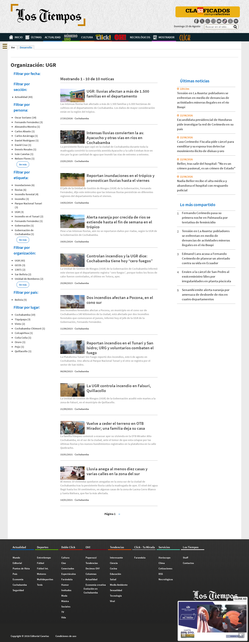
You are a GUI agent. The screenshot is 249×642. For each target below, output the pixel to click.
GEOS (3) (20, 265)
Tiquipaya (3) (23, 319)
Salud (113, 579)
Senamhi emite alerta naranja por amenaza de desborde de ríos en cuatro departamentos (205, 294)
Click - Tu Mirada (185, 37)
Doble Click (103, 37)
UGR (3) (19, 212)
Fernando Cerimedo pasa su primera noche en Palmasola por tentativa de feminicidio (205, 217)
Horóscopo (164, 557)
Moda (64, 595)
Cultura (87, 37)
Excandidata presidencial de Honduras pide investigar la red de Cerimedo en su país (205, 124)
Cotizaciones (165, 568)
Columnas (91, 574)
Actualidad (52, 37)
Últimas (36, 37)
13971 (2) (20, 269)
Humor (65, 584)
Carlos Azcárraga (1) (26, 136)
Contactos (188, 563)
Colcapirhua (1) (24, 333)
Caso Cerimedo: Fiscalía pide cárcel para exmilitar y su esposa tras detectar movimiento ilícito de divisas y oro (205, 146)
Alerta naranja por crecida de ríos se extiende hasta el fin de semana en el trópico (119, 221)
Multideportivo (45, 579)
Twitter (202, 21)
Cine (63, 563)
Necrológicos (140, 37)
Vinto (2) (20, 324)
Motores (41, 574)
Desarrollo (26, 47)
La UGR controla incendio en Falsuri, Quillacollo (119, 388)
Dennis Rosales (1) (25, 149)
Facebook (196, 21)
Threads (230, 21)
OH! (120, 37)
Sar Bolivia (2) (23, 274)
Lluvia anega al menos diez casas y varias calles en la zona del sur (117, 471)
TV (62, 612)
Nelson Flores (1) (25, 158)
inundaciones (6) (25, 185)
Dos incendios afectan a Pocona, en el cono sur (120, 300)
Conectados (67, 568)
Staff (185, 557)
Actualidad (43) (24, 97)
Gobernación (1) (24, 225)
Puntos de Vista (21, 568)
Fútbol (40, 563)
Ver (14, 47)
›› (119, 514)
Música (65, 601)
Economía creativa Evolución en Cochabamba (95, 588)
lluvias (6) (20, 190)
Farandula (140, 557)
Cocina (113, 568)
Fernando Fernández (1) (29, 221)
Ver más (23, 164)
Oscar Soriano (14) (25, 117)
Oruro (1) (20, 342)
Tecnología (116, 595)
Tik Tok (224, 21)
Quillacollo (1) (23, 351)
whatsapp (207, 21)
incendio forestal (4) (27, 194)
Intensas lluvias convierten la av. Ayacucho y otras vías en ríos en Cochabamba (115, 137)
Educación (115, 574)
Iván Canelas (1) (24, 154)
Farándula (67, 579)
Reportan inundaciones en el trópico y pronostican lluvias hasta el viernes (120, 178)
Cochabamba (82, 118)
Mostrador (166, 37)
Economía (18, 579)
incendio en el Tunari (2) (29, 216)
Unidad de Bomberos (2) (29, 278)
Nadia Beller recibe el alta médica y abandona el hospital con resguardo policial (202, 185)
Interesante (116, 557)
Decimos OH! (93, 568)
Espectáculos (68, 574)
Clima (162, 563)
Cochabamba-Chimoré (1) (30, 328)
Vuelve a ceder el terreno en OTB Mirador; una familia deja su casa (116, 426)
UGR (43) (20, 260)
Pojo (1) (19, 346)
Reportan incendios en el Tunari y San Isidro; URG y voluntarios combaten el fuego (120, 347)
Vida (63, 617)
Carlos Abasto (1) (25, 131)
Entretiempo (44, 557)
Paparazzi (91, 557)
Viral (112, 601)
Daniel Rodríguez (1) (27, 140)
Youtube (219, 21)
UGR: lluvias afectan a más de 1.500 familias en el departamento (118, 94)
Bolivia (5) (21, 299)
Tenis (40, 584)
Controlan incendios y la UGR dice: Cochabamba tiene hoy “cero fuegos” (120, 258)
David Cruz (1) (23, 145)
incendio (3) (22, 199)
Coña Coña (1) (23, 337)
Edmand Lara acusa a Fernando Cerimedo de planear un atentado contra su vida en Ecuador (206, 258)
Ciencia (114, 563)
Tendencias (92, 563)
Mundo (16, 557)
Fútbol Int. (43, 568)
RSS (161, 574)
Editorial (17, 563)
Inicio (19, 37)
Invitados (66, 590)
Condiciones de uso (65, 636)
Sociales (65, 606)
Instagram (213, 21)
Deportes (71, 37)
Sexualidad (116, 590)
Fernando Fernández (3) (29, 122)
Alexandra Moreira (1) (27, 126)
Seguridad (18, 590)
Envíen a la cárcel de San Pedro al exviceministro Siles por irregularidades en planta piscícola (206, 276)
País (15, 574)
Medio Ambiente (119, 584)
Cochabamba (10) (25, 314)
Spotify (236, 21)
